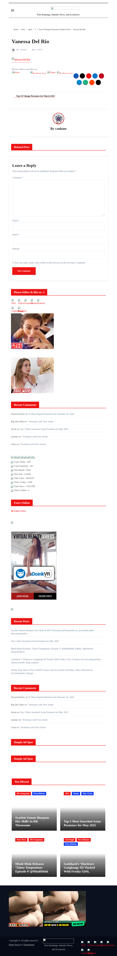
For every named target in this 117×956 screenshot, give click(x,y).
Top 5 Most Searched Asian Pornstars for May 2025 (44, 429)
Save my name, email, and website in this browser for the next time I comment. (50, 262)
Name (15, 220)
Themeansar (28, 944)
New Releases (83, 840)
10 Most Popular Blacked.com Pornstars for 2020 (51, 414)
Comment (17, 177)
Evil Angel (69, 840)
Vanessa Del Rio (30, 41)
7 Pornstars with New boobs (40, 421)
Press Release (39, 793)
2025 (67, 793)
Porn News (21, 840)
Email (15, 234)
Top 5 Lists (87, 793)
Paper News (14, 944)
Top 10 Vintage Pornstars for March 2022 (35, 96)
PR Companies (23, 793)
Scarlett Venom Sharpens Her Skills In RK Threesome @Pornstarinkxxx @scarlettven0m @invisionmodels (32, 827)
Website (15, 249)
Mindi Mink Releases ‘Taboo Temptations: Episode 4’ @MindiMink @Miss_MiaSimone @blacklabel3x (31, 871)
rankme (23, 49)
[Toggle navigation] (12, 10)
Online (18, 511)
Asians (76, 793)
